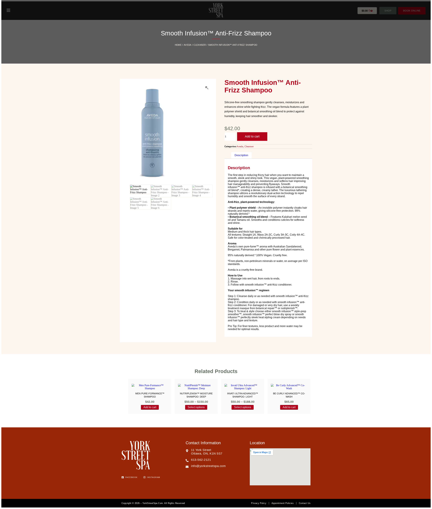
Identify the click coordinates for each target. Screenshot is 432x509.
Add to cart (252, 136)
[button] (207, 88)
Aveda (188, 45)
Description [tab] (241, 155)
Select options (196, 407)
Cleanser (200, 45)
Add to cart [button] (149, 407)
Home (178, 45)
